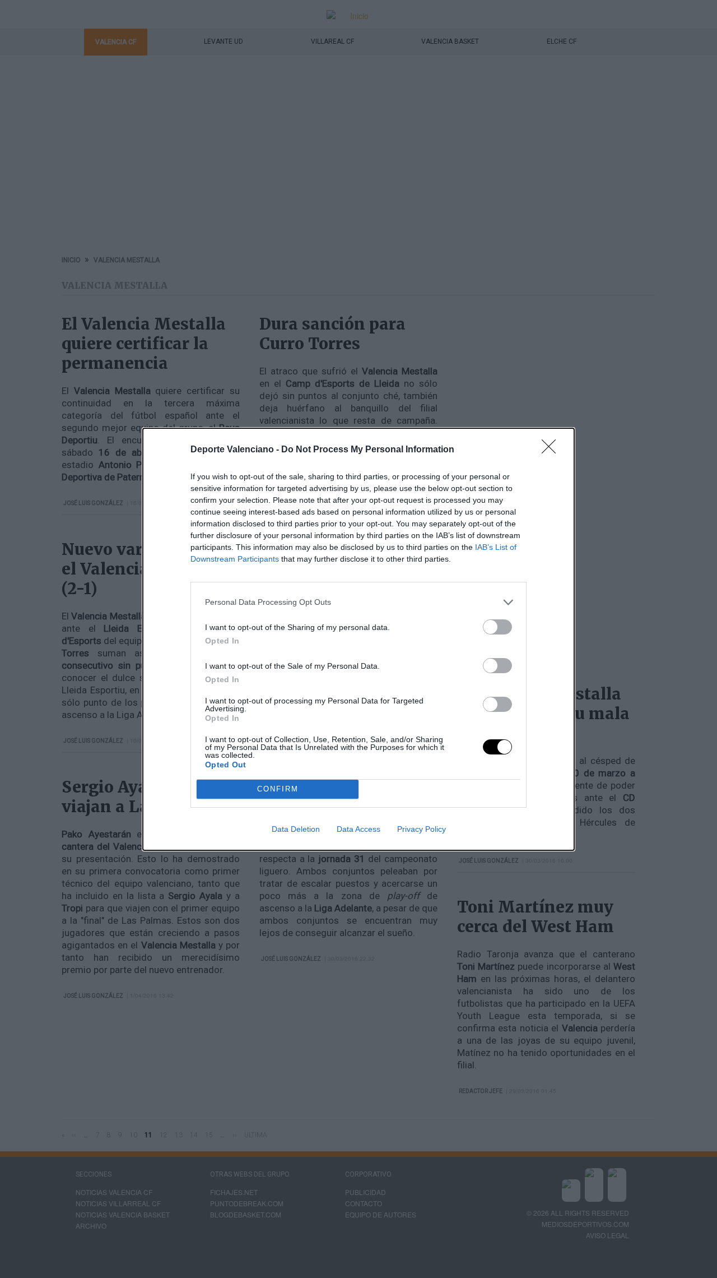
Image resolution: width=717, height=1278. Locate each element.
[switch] (497, 627)
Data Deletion (296, 829)
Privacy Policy (421, 829)
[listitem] (358, 602)
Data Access (358, 829)
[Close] (552, 450)
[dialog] (358, 639)
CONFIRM (278, 789)
